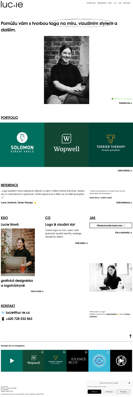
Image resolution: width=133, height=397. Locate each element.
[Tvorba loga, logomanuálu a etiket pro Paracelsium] (99, 361)
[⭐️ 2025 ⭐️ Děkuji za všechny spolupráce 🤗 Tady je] (121, 361)
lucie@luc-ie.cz (18, 312)
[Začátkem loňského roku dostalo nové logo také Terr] (55, 361)
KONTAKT (126, 3)
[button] (129, 383)
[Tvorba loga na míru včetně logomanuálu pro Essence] (77, 361)
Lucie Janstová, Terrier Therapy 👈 (18, 202)
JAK (119, 3)
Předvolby (123, 392)
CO (115, 3)
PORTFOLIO (91, 3)
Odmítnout (108, 392)
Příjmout (94, 392)
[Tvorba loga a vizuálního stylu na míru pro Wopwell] (34, 361)
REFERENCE (102, 3)
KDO (110, 3)
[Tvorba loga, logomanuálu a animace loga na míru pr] (12, 361)
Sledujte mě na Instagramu (13, 345)
